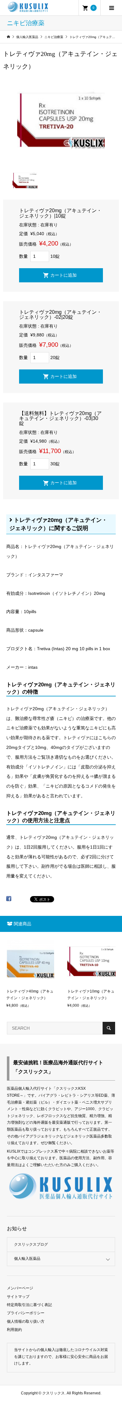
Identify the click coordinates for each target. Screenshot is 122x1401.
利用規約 (14, 1329)
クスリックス (53, 1393)
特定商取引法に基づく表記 (29, 1305)
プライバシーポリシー (25, 1313)
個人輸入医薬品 (27, 1258)
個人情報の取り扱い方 (25, 1321)
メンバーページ (20, 1288)
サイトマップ (18, 1296)
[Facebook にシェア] (8, 900)
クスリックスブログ (31, 1244)
